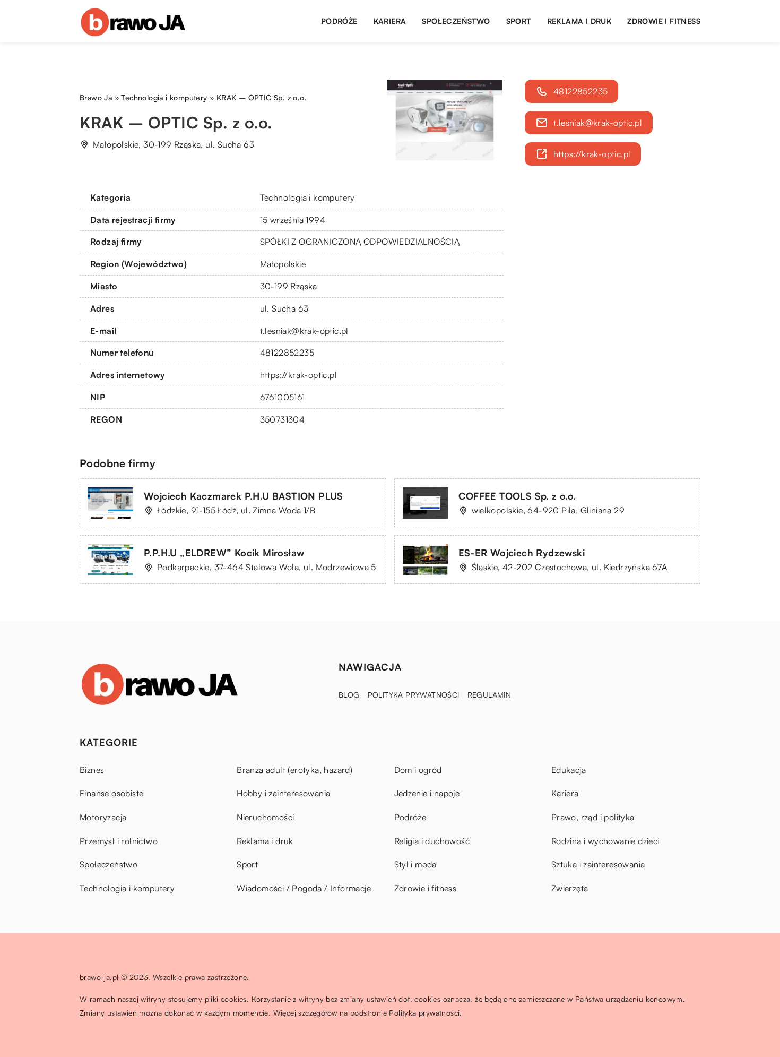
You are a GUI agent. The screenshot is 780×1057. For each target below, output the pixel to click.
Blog (349, 694)
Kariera (390, 20)
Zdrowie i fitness (663, 20)
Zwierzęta (569, 888)
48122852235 (287, 352)
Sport (518, 20)
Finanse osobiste (111, 793)
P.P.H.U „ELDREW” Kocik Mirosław (224, 552)
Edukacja (568, 769)
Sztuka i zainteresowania (598, 864)
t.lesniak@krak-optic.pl (304, 330)
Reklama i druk (579, 20)
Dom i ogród (418, 769)
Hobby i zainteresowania (283, 793)
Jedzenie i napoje (427, 793)
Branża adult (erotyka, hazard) (294, 769)
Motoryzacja (103, 817)
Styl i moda (415, 864)
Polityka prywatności (414, 694)
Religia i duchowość (432, 841)
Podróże (339, 20)
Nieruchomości (265, 817)
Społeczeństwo (456, 20)
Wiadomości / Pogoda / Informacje (304, 888)
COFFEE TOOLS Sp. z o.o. (517, 496)
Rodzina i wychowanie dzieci (605, 841)
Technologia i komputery (307, 197)
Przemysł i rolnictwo (119, 841)
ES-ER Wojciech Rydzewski (521, 552)
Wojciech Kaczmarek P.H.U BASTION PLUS (243, 496)
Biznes (92, 769)
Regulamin (489, 694)
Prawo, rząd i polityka (593, 817)
